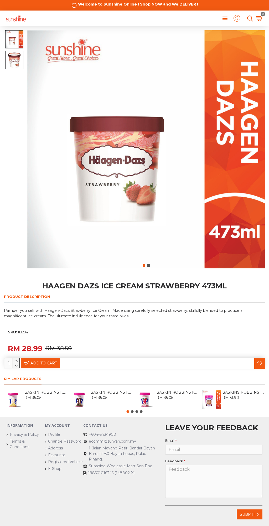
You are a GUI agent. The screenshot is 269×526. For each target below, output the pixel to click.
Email (169, 440)
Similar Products (23, 379)
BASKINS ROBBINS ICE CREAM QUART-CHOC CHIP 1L (243, 392)
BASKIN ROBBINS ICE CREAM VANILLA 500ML (45, 392)
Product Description (27, 296)
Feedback (174, 461)
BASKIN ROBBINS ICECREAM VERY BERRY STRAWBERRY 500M (177, 392)
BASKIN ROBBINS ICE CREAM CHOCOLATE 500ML (111, 392)
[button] (144, 265)
